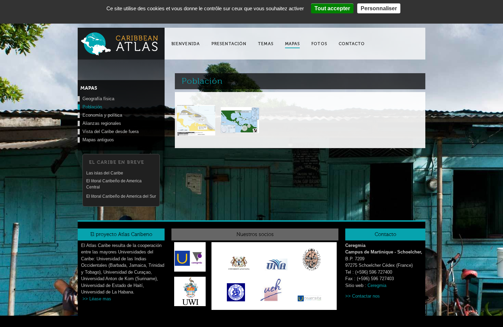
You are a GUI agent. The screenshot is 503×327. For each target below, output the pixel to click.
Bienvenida (185, 43)
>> (348, 296)
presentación (228, 43)
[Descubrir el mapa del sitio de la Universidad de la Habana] (311, 260)
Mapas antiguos (98, 139)
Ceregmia (376, 285)
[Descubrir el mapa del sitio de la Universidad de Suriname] (236, 293)
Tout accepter (332, 8)
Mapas (292, 43)
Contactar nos (366, 296)
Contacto (352, 43)
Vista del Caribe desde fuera (110, 131)
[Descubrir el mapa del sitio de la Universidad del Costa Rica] (276, 266)
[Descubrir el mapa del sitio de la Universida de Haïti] (271, 291)
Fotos (319, 43)
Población (92, 106)
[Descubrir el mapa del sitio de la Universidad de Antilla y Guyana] (239, 264)
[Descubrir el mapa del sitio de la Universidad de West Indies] (190, 304)
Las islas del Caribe (104, 173)
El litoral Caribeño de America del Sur (121, 196)
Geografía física (98, 98)
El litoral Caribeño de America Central (114, 184)
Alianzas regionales (101, 123)
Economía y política (102, 115)
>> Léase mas (96, 298)
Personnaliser (379, 8)
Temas (265, 43)
